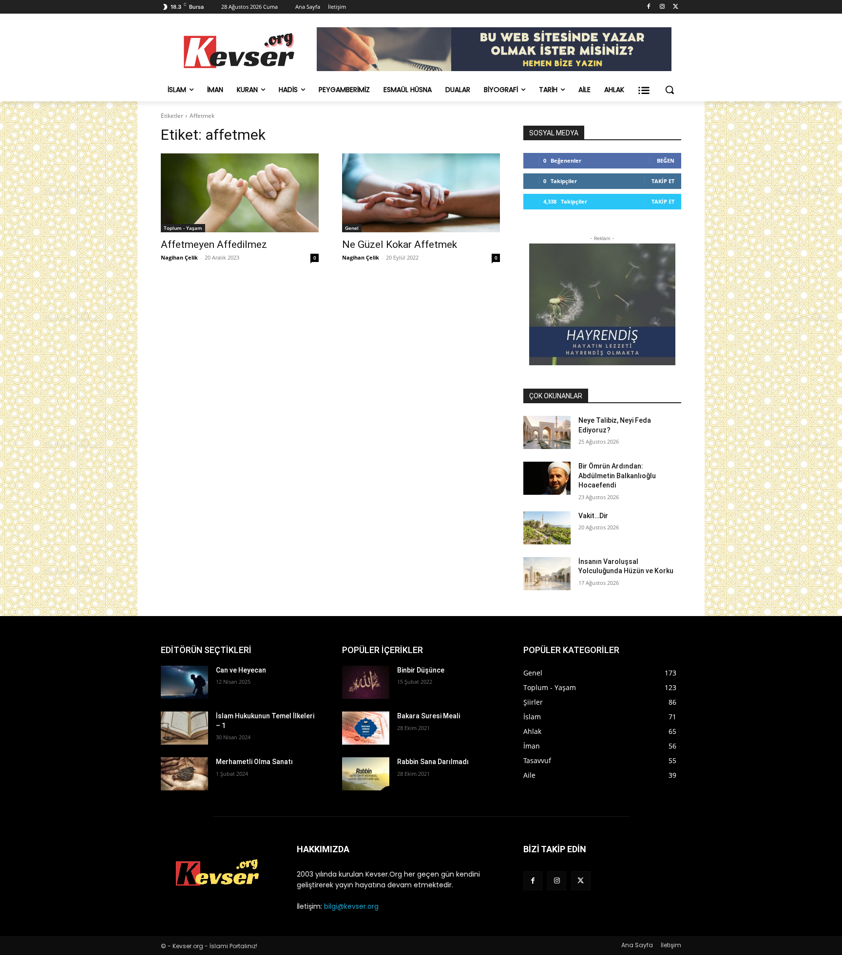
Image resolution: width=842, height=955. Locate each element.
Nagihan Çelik (179, 257)
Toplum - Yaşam (183, 228)
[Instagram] (662, 7)
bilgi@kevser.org (351, 906)
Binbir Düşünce (420, 670)
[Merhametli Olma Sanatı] (184, 773)
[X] (675, 7)
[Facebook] (648, 7)
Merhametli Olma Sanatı (254, 762)
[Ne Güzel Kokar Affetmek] (421, 192)
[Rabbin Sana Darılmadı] (365, 773)
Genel (352, 228)
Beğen (665, 160)
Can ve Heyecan (241, 670)
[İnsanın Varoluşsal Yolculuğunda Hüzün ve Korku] (547, 573)
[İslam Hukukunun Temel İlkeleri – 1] (184, 728)
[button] (669, 89)
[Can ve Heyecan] (184, 682)
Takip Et (662, 181)
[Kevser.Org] (239, 51)
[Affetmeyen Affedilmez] (240, 192)
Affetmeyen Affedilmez (214, 244)
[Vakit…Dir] (547, 527)
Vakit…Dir (593, 516)
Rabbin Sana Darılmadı (433, 762)
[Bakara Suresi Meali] (365, 728)
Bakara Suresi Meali (428, 716)
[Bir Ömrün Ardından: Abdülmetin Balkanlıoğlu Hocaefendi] (547, 478)
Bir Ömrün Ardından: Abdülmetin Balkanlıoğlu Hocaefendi (617, 475)
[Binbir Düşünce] (365, 682)
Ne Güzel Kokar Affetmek (399, 244)
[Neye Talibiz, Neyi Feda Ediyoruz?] (547, 432)
